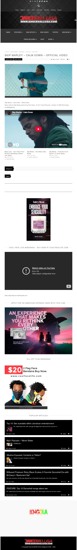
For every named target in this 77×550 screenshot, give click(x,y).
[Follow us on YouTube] (44, 1)
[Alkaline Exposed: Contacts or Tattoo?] (9, 460)
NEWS (8, 32)
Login (28, 10)
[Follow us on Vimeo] (30, 1)
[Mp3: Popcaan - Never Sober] (9, 444)
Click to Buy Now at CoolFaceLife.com (16, 295)
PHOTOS (55, 32)
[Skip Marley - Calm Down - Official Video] (38, 81)
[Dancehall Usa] (38, 19)
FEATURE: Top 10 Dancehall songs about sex (27, 488)
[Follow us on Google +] (32, 1)
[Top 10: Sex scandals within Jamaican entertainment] (9, 428)
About (33, 10)
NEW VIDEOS (44, 32)
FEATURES (17, 32)
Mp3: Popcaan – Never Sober (20, 440)
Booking (53, 10)
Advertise (46, 10)
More (60, 426)
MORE (50, 39)
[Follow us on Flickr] (47, 1)
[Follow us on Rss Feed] (35, 1)
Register (22, 10)
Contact (59, 10)
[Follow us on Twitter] (39, 1)
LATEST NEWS (13, 51)
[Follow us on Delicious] (42, 1)
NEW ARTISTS (30, 32)
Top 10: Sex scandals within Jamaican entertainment (30, 423)
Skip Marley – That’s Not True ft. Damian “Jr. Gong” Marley (58, 152)
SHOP (42, 39)
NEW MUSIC (66, 32)
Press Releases (29, 39)
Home (17, 10)
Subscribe (39, 10)
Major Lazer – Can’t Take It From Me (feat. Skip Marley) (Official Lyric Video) (14, 153)
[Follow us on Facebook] (37, 1)
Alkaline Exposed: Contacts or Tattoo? (24, 455)
